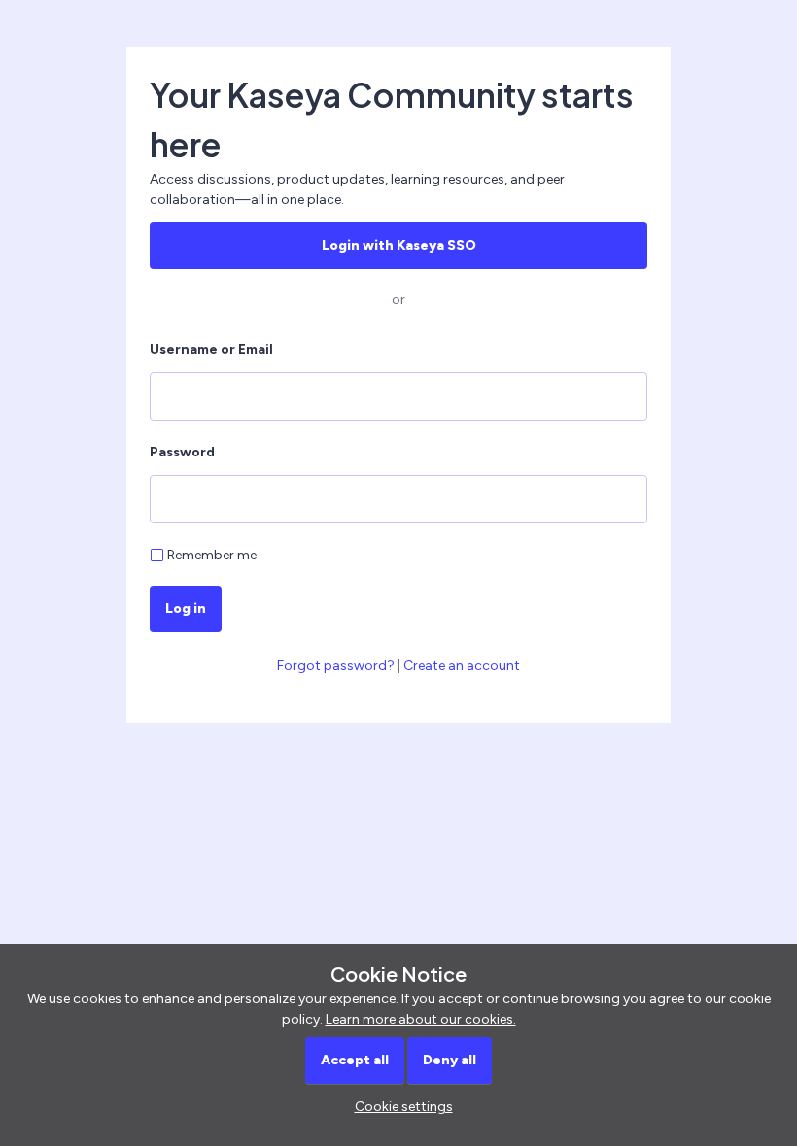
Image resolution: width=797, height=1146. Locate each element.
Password (182, 452)
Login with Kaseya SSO (399, 245)
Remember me (212, 555)
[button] (399, 1106)
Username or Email (211, 349)
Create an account (461, 665)
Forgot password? (336, 665)
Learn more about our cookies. (421, 1019)
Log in (185, 608)
